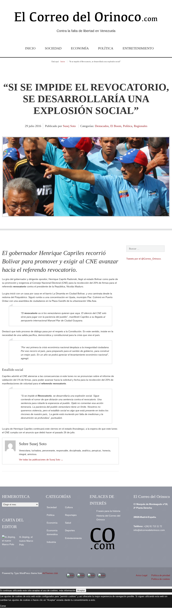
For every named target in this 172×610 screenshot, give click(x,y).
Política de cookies (160, 579)
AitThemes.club (50, 573)
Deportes (70, 530)
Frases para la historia (108, 511)
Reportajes (71, 515)
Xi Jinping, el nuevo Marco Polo (26, 541)
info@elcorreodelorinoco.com (149, 530)
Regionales (140, 126)
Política (105, 48)
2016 (38, 126)
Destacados (102, 126)
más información (67, 590)
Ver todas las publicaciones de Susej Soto (41, 459)
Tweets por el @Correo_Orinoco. (143, 258)
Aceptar (81, 590)
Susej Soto (69, 126)
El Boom (115, 126)
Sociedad (53, 48)
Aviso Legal (141, 575)
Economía (80, 48)
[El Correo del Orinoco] (86, 18)
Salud (68, 522)
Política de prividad (160, 575)
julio (32, 126)
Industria (51, 542)
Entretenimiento (138, 48)
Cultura (69, 507)
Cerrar (3, 606)
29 (27, 126)
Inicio (30, 48)
